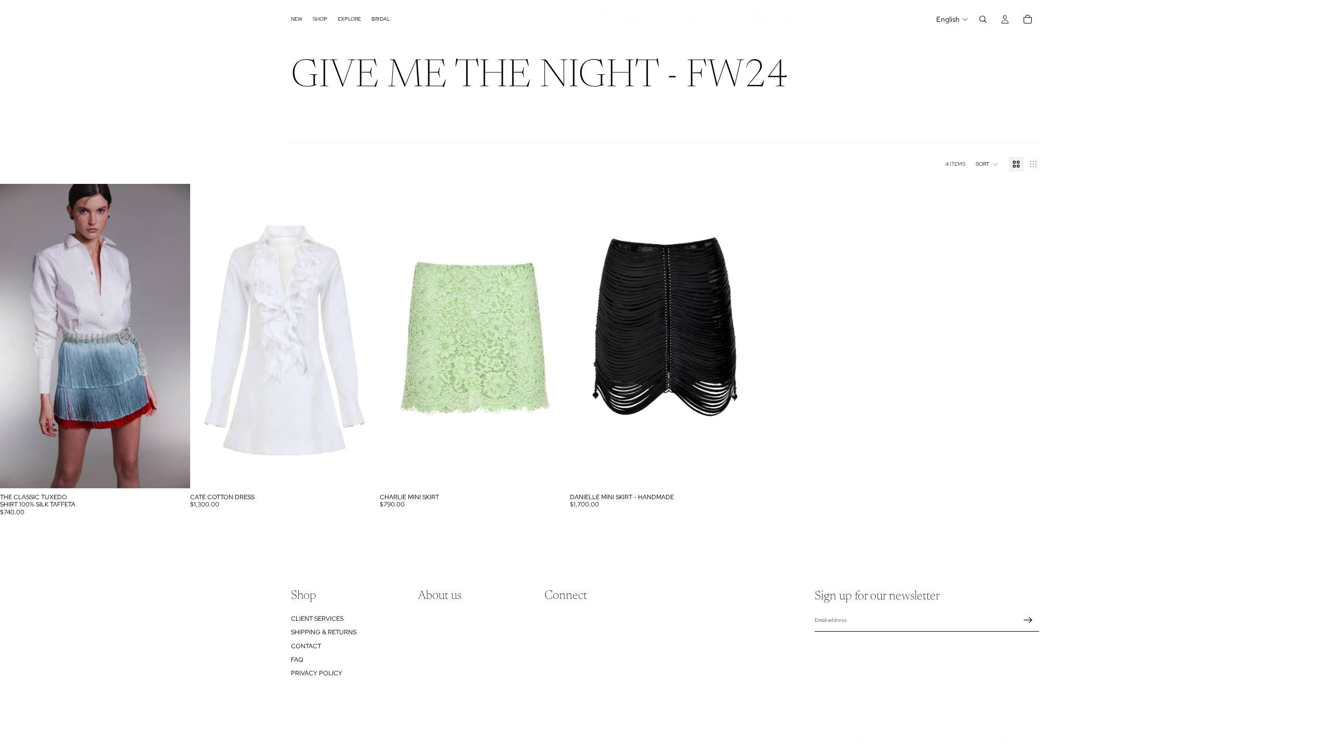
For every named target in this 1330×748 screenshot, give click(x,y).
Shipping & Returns (323, 632)
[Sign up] (1028, 620)
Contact (306, 646)
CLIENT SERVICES (317, 619)
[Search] (983, 19)
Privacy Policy (316, 673)
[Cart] (1027, 19)
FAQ (297, 660)
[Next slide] (174, 336)
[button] (987, 164)
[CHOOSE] (174, 472)
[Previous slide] (15, 336)
